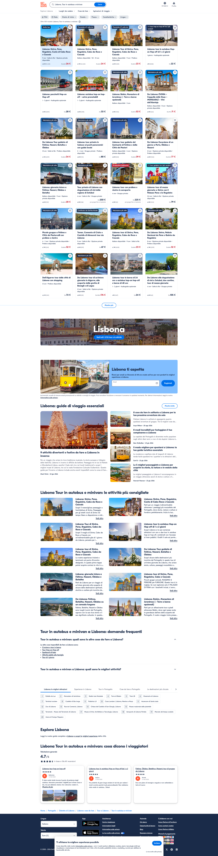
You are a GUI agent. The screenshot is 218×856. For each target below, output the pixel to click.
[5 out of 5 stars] (62, 772)
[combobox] (72, 4)
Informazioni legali (108, 826)
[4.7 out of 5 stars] (47, 761)
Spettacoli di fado (49, 652)
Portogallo (52, 811)
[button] (56, 46)
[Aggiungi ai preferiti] (70, 27)
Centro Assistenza (108, 822)
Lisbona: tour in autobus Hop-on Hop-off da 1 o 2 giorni (108, 770)
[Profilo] (174, 3)
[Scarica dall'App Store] (90, 833)
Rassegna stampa (146, 833)
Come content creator (166, 826)
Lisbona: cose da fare (85, 811)
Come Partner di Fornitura (167, 822)
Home (42, 811)
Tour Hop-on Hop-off (50, 650)
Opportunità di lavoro (147, 826)
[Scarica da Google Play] (90, 824)
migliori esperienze (90, 736)
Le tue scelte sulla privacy (111, 833)
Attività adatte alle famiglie (53, 655)
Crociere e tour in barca (51, 647)
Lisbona (70, 736)
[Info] (80, 22)
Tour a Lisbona (103, 811)
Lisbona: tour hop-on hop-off (53, 769)
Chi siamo (143, 822)
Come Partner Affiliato (166, 829)
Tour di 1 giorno (48, 657)
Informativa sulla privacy (49, 398)
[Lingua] (165, 3)
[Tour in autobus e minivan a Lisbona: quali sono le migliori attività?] (175, 669)
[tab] (55, 689)
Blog (141, 829)
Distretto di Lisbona (66, 811)
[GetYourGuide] (43, 4)
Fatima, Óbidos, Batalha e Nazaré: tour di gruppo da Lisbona (155, 770)
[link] (56, 46)
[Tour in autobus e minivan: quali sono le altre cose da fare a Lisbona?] (175, 639)
